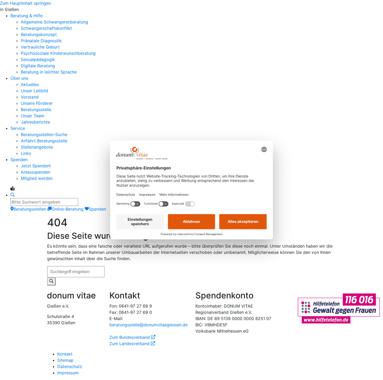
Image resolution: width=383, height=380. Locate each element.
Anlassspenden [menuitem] (35, 172)
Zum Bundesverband (132, 337)
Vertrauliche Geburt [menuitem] (40, 47)
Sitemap (65, 360)
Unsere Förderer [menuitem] (37, 103)
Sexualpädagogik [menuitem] (38, 59)
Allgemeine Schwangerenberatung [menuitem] (54, 21)
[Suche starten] (51, 281)
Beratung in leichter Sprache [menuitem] (49, 72)
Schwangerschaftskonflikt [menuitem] (46, 28)
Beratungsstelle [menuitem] (36, 109)
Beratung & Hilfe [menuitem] (26, 15)
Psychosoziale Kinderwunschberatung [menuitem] (58, 53)
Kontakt (64, 354)
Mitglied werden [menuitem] (37, 178)
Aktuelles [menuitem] (30, 84)
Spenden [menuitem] (19, 159)
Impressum (68, 372)
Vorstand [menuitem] (30, 97)
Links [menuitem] (26, 153)
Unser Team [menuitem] (32, 115)
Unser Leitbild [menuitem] (34, 90)
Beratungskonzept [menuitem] (39, 34)
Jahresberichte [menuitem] (35, 122)
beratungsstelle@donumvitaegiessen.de (148, 324)
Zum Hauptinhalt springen (25, 3)
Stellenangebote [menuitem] (37, 147)
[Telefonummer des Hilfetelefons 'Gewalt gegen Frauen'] (338, 308)
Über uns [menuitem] (19, 78)
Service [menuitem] (17, 128)
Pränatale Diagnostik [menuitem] (41, 40)
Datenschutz (69, 366)
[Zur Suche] (12, 195)
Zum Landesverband (132, 343)
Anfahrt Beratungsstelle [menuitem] (44, 140)
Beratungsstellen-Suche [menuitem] (44, 134)
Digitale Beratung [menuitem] (38, 65)
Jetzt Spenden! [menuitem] (36, 165)
